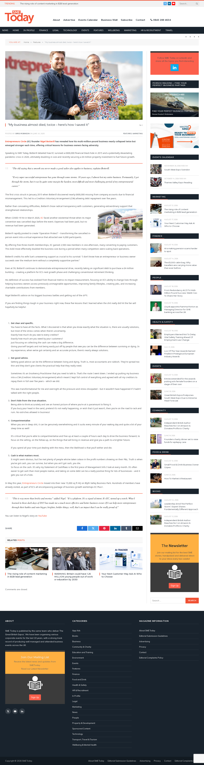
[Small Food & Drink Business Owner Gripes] (156, 464)
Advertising (144, 641)
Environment (78, 658)
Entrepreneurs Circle (15, 141)
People (75, 718)
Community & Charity (81, 647)
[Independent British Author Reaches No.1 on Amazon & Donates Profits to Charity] (156, 422)
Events (85, 30)
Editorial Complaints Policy (151, 658)
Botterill (47, 141)
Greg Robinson (22, 133)
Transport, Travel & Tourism (84, 739)
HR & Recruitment (151, 30)
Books (75, 636)
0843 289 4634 (162, 19)
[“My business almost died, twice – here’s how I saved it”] (74, 85)
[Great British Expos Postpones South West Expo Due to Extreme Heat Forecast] (156, 395)
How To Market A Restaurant (178, 478)
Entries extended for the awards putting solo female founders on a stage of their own (180, 381)
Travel (169, 30)
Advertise (69, 19)
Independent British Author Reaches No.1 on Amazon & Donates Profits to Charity (177, 426)
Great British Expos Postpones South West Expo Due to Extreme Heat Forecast (180, 398)
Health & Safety (79, 685)
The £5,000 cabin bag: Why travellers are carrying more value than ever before (180, 265)
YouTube (42, 515)
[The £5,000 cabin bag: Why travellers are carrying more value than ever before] (156, 262)
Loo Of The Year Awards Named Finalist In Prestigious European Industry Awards (179, 354)
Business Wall (109, 19)
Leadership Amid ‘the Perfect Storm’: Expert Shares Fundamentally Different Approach (181, 506)
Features (98, 30)
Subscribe (126, 19)
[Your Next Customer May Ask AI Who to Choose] (121, 558)
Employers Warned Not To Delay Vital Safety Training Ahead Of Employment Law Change (180, 337)
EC (42, 217)
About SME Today (147, 630)
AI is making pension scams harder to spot (180, 249)
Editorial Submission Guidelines (153, 636)
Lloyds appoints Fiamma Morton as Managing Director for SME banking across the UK (181, 309)
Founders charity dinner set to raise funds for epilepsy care (181, 440)
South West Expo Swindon (177, 169)
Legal (56, 30)
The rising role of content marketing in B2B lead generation (27, 575)
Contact (140, 19)
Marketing (130, 30)
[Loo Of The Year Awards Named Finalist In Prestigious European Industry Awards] (156, 350)
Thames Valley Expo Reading (178, 182)
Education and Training (82, 652)
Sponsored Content (81, 728)
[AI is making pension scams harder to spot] (156, 248)
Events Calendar (88, 19)
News (5, 30)
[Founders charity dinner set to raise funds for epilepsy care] (156, 439)
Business (76, 641)
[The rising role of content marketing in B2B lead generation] (26, 558)
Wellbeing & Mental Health (84, 745)
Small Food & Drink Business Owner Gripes (181, 466)
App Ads (76, 630)
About (56, 19)
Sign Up (175, 585)
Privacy (142, 647)
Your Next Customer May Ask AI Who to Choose (122, 575)
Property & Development (83, 723)
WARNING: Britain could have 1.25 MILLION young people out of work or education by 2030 (53, 3)
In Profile (29, 30)
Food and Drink (79, 679)
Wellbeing (114, 30)
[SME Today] (19, 17)
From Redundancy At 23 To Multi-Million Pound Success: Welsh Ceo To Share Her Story (180, 293)
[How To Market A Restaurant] (156, 478)
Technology (70, 30)
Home (16, 30)
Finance (43, 30)
